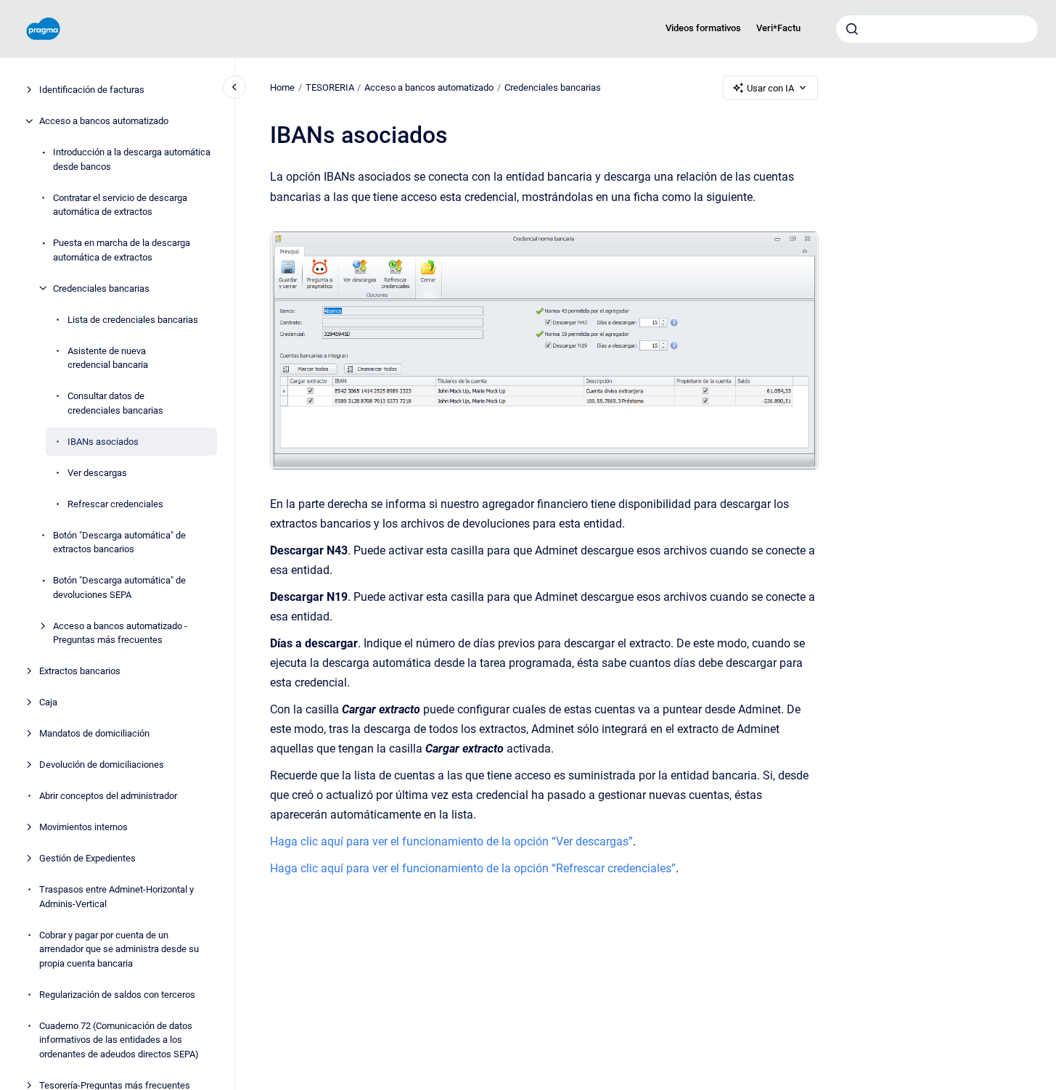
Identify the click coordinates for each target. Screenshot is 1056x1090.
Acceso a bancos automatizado (103, 120)
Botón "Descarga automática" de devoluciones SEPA (119, 587)
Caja (48, 702)
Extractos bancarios (79, 670)
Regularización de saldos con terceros (117, 993)
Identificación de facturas (91, 89)
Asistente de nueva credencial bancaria (107, 357)
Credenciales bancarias (101, 287)
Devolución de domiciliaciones (101, 764)
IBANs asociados (103, 440)
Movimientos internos (83, 826)
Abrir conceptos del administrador (108, 795)
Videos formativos (703, 27)
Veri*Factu (778, 27)
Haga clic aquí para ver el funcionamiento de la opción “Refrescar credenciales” (473, 868)
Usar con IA (770, 88)
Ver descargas (97, 472)
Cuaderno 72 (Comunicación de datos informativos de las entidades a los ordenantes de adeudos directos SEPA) (119, 1039)
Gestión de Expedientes (87, 858)
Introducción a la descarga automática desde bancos (131, 159)
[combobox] (937, 29)
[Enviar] (852, 29)
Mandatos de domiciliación (94, 733)
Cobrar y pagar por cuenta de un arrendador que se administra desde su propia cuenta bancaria (119, 948)
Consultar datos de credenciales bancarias (115, 403)
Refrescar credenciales (115, 503)
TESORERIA (330, 87)
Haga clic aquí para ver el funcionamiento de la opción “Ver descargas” (451, 841)
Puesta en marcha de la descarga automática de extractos (121, 250)
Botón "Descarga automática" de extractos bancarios (119, 541)
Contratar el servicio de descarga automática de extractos (120, 204)
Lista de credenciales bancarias (132, 319)
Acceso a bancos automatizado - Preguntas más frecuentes (120, 632)
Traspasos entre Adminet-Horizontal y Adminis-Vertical (116, 896)
